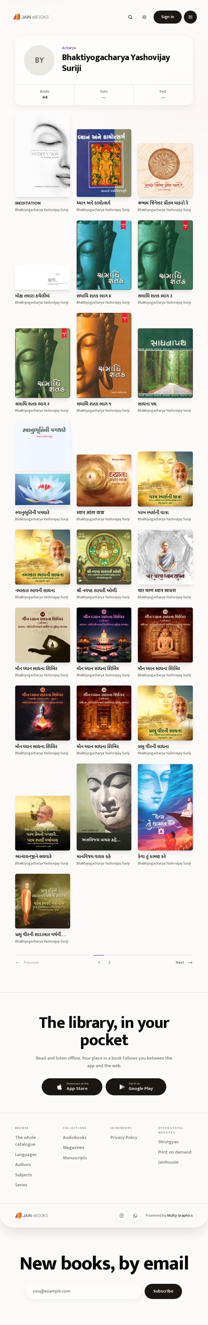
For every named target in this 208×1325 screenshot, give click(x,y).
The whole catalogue (25, 1141)
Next (180, 962)
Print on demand (174, 1152)
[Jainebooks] (29, 17)
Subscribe (163, 1291)
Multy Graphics (180, 1215)
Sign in (167, 17)
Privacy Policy (123, 1137)
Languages (26, 1154)
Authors (23, 1164)
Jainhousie (168, 1162)
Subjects (23, 1175)
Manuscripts (75, 1158)
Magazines (73, 1147)
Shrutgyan (168, 1142)
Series (21, 1185)
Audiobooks (74, 1137)
